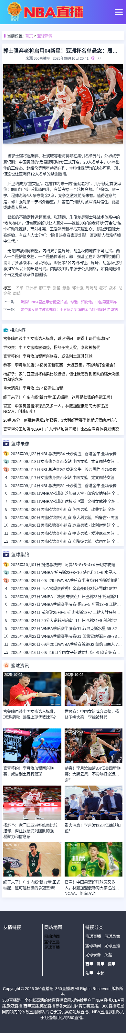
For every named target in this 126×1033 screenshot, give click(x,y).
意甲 (100, 964)
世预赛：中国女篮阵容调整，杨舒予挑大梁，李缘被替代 (51, 348)
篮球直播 (52, 942)
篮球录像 (112, 936)
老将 (103, 288)
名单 (20, 288)
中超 (100, 973)
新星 (56, 288)
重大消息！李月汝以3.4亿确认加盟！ (35, 388)
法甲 (89, 973)
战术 (113, 288)
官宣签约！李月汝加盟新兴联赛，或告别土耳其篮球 (47, 356)
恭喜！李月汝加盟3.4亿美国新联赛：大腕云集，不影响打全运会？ (60, 365)
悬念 (66, 288)
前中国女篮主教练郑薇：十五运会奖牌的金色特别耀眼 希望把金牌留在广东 (71, 310)
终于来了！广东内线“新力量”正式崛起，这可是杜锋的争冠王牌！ (58, 397)
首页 (29, 36)
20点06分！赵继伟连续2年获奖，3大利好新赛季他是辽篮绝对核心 (60, 420)
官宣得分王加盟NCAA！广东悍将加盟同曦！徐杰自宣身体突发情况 (61, 429)
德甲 (111, 964)
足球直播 (52, 947)
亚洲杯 (31, 288)
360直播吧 (44, 989)
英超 (108, 955)
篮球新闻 (45, 36)
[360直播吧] (45, 20)
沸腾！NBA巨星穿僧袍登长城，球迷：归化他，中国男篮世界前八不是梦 (71, 302)
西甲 (89, 964)
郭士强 (78, 288)
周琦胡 (91, 288)
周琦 (17, 293)
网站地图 (52, 936)
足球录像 (93, 955)
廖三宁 (45, 288)
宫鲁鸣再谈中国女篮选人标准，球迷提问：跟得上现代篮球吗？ (57, 338)
